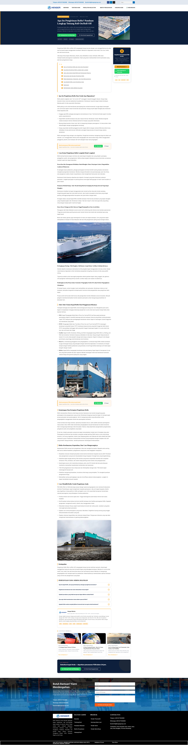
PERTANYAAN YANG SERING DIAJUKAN (72, 88)
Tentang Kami (76, 7)
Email (107, 146)
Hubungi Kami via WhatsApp (68, 35)
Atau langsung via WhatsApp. (121, 71)
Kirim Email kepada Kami (87, 35)
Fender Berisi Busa (96, 729)
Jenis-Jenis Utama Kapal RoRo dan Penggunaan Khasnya (76, 73)
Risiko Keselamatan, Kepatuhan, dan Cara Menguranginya (76, 79)
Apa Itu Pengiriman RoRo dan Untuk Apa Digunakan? (75, 67)
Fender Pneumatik (96, 719)
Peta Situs (115, 742)
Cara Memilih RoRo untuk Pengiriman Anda (73, 82)
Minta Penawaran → (122, 66)
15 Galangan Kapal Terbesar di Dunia (67, 647)
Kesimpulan (65, 85)
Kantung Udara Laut (96, 722)
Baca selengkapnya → (63, 654)
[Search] (134, 2)
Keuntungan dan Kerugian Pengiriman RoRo (73, 76)
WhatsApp (99, 146)
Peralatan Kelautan (89, 7)
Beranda (66, 7)
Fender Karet (94, 725)
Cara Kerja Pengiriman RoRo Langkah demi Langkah (75, 70)
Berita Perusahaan (106, 7)
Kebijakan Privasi (99, 742)
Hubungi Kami (119, 7)
